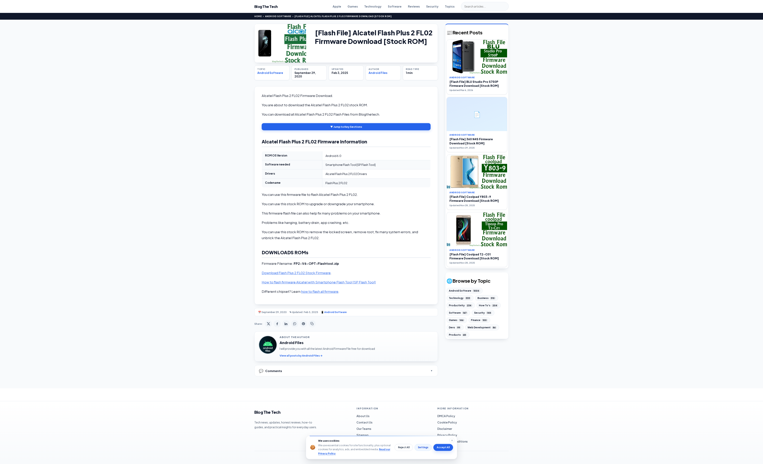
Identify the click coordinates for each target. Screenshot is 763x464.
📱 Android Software (334, 312)
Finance (479, 320)
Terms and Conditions (452, 441)
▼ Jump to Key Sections (346, 126)
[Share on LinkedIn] (286, 323)
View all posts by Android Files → (301, 355)
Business (486, 298)
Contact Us (364, 422)
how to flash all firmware (319, 291)
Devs (454, 327)
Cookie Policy (447, 422)
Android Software (278, 16)
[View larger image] (280, 43)
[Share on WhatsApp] (294, 323)
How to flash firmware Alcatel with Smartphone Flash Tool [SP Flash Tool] (319, 282)
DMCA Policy (446, 416)
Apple (337, 6)
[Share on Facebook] (277, 323)
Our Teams (363, 428)
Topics (450, 6)
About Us (362, 416)
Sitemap (362, 435)
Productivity (460, 305)
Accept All (443, 447)
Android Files (378, 72)
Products (457, 334)
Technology (373, 6)
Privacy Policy (447, 435)
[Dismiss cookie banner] (452, 440)
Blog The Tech (266, 6)
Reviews (414, 6)
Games (353, 6)
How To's (488, 305)
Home (258, 16)
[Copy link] (312, 323)
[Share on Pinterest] (303, 323)
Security (432, 6)
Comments (270, 370)
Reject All (404, 447)
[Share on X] (268, 323)
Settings (423, 447)
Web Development (482, 327)
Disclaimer (444, 428)
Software (395, 6)
